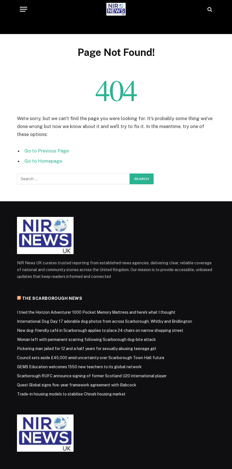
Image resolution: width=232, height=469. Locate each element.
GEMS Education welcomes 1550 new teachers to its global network (79, 367)
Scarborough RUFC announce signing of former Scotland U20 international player (92, 376)
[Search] (209, 9)
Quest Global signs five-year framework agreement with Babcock (76, 385)
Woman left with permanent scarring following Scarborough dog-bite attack (86, 339)
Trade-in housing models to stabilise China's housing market (71, 394)
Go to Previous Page (46, 151)
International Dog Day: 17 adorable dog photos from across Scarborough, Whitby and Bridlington (104, 321)
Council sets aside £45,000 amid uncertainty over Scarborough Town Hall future (90, 357)
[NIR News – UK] (116, 9)
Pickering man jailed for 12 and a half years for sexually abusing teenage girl (86, 348)
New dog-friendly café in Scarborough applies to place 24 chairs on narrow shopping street (100, 330)
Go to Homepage (43, 161)
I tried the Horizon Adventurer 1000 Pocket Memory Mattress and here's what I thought (96, 312)
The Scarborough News (52, 298)
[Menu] (23, 9)
